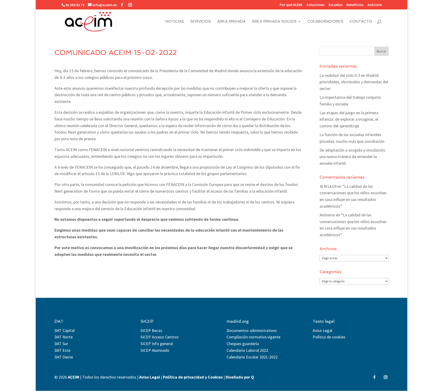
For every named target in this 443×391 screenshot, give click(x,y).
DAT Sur (61, 343)
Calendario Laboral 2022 (247, 350)
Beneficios (355, 5)
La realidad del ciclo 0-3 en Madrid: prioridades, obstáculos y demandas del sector (354, 82)
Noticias (174, 22)
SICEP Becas (151, 330)
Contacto (361, 22)
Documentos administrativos (252, 330)
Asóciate (375, 5)
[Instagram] (130, 5)
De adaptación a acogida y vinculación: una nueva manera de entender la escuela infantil (353, 156)
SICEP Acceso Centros (160, 337)
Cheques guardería (243, 343)
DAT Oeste (63, 357)
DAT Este (62, 350)
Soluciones (315, 5)
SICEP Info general (157, 343)
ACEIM (73, 377)
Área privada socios (274, 22)
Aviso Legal (322, 330)
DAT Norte (63, 337)
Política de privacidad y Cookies (193, 377)
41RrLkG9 (328, 186)
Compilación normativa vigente (253, 337)
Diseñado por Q (240, 377)
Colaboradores (325, 22)
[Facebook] (122, 5)
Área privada (231, 22)
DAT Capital (64, 330)
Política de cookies (329, 337)
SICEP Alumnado (155, 350)
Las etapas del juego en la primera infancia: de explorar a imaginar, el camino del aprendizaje (349, 119)
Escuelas (335, 5)
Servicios (200, 22)
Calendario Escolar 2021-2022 (252, 357)
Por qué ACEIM (291, 5)
